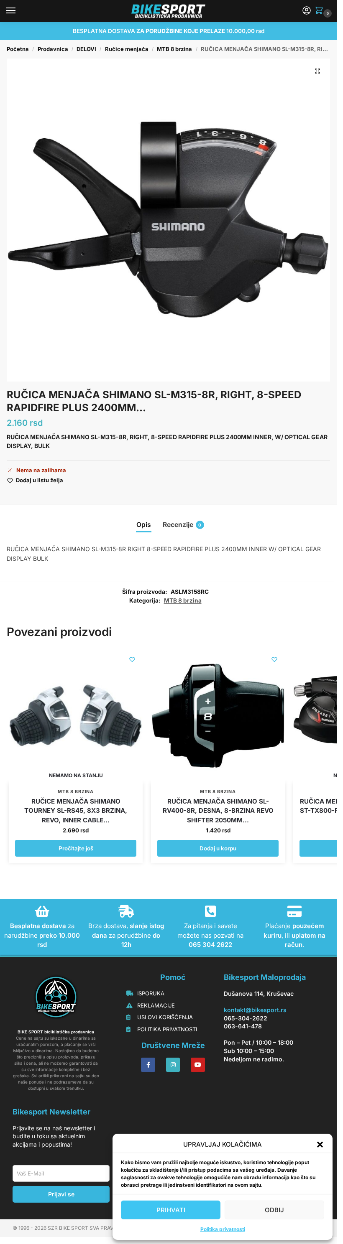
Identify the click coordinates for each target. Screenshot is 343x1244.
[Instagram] (173, 1065)
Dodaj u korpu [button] (218, 848)
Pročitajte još (76, 848)
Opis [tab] (143, 525)
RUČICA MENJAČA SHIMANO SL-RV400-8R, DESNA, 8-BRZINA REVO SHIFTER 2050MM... (218, 810)
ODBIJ (274, 1210)
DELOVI (86, 49)
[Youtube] (198, 1065)
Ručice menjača (126, 49)
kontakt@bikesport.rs (255, 1009)
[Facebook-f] (148, 1065)
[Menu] (18, 11)
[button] (320, 1144)
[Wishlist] (132, 659)
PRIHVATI (170, 1210)
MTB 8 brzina (174, 49)
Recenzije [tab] (182, 525)
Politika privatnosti (222, 1229)
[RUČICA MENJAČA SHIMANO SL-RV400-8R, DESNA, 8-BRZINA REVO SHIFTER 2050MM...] (218, 716)
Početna (18, 49)
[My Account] (307, 11)
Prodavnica (53, 49)
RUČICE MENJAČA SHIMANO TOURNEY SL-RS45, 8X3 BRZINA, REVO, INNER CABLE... (75, 810)
